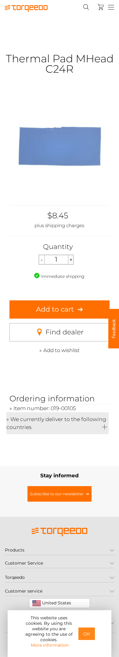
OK (86, 634)
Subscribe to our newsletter (57, 494)
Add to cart (55, 309)
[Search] (86, 7)
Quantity (58, 247)
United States (56, 603)
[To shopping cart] (101, 7)
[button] (113, 328)
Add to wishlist (61, 350)
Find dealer (64, 332)
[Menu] (111, 7)
